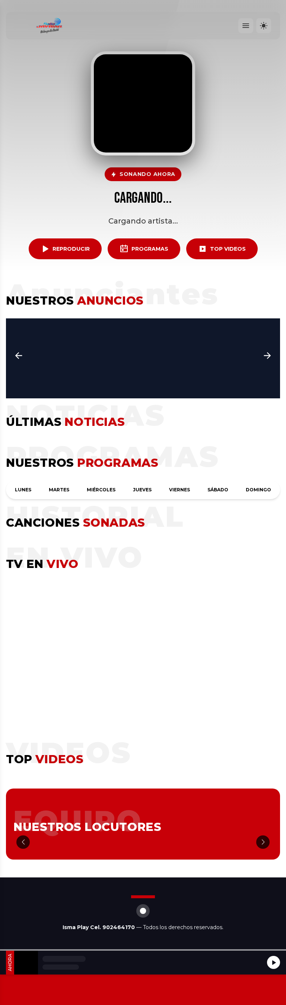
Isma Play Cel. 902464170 (99, 927)
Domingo (258, 489)
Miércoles (101, 489)
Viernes (179, 489)
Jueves (142, 489)
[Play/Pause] (273, 962)
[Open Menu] (245, 25)
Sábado (217, 489)
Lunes (23, 489)
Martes (59, 489)
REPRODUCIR (71, 248)
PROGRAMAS (149, 248)
